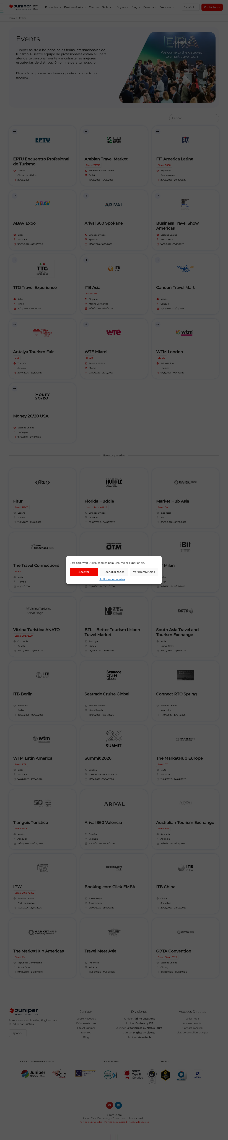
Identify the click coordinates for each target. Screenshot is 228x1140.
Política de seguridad (115, 1122)
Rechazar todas (114, 572)
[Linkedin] (118, 1105)
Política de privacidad (90, 1122)
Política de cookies (112, 579)
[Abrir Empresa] (173, 7)
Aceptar (84, 572)
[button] (191, 7)
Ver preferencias (144, 572)
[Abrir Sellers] (113, 7)
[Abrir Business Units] (85, 7)
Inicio (12, 18)
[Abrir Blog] (140, 7)
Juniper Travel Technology (97, 1118)
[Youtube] (109, 1105)
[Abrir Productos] (60, 7)
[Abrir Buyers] (128, 7)
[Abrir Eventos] (156, 7)
